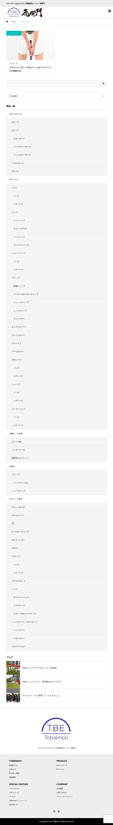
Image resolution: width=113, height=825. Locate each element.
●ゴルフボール (16, 114)
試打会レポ (13, 804)
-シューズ (15, 384)
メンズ (16, 195)
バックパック (19, 236)
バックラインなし (21, 482)
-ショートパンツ (18, 253)
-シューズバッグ (18, 490)
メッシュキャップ (21, 302)
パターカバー (19, 638)
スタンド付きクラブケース (25, 613)
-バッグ (14, 212)
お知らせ (12, 769)
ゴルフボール (14, 788)
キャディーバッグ (21, 597)
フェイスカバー (18, 335)
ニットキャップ (20, 310)
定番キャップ (19, 286)
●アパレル (14, 179)
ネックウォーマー (19, 326)
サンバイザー (19, 318)
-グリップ (15, 474)
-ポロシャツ (16, 359)
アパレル (12, 796)
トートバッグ (19, 220)
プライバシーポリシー (65, 796)
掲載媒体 (12, 777)
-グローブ (15, 556)
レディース (18, 204)
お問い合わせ (61, 792)
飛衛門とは (13, 765)
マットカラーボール (22, 154)
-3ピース (15, 171)
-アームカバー (17, 351)
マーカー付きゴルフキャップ (25, 294)
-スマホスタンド (18, 580)
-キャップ (15, 277)
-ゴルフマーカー (18, 646)
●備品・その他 (16, 433)
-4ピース (15, 122)
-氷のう (14, 548)
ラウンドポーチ (20, 228)
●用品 (12, 466)
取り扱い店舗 (14, 773)
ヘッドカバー (19, 630)
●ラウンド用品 (16, 499)
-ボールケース (17, 515)
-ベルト (14, 187)
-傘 (12, 523)
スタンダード (19, 138)
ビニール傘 (16, 441)
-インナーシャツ (18, 409)
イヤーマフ (16, 343)
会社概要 (60, 788)
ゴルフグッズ (14, 792)
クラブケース (19, 605)
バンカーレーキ (18, 449)
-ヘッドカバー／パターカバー (24, 621)
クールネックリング (20, 531)
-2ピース (15, 130)
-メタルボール (17, 163)
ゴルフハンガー (18, 540)
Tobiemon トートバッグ (18, 800)
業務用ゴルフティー (20, 458)
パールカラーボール (22, 146)
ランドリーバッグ (21, 245)
